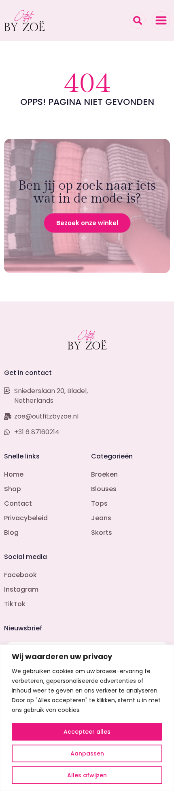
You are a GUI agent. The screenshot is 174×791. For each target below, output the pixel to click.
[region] (87, 718)
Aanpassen (87, 753)
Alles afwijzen (87, 775)
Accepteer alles (87, 732)
